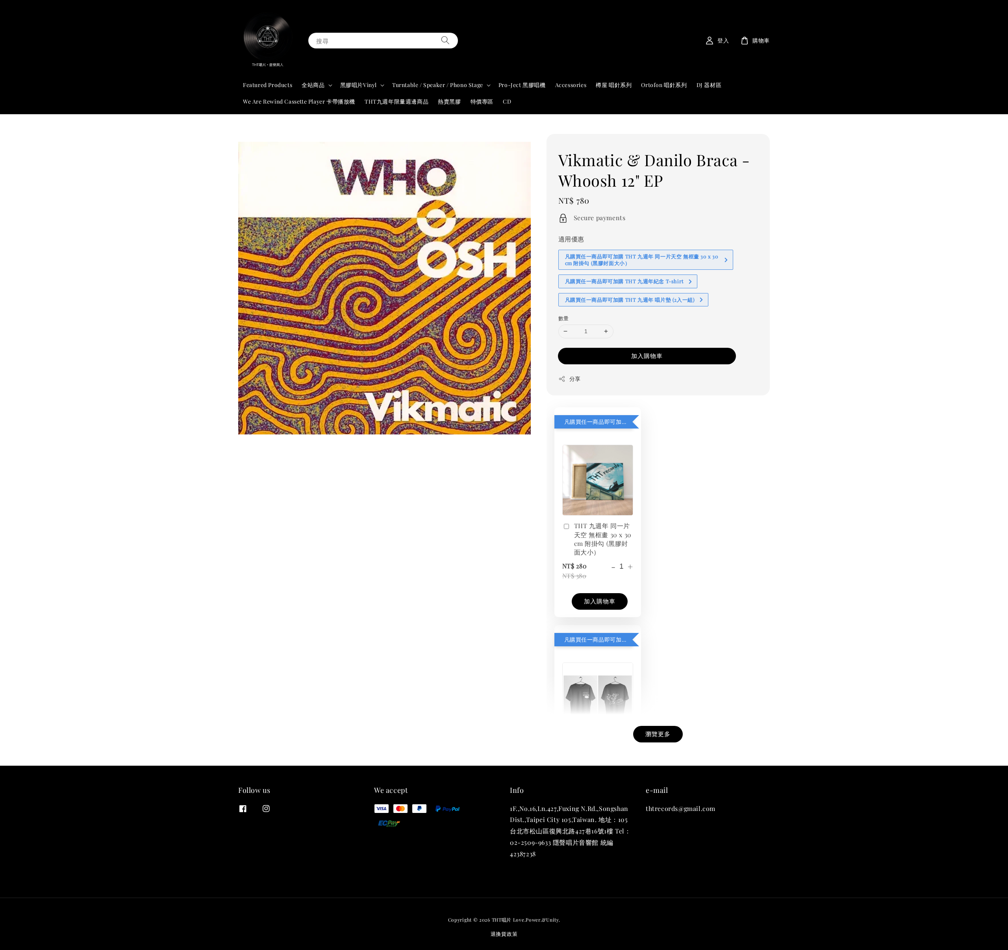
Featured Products (267, 85)
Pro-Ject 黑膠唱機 (522, 85)
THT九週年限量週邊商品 (396, 101)
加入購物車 (647, 356)
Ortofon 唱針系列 (664, 85)
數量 (563, 318)
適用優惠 (571, 239)
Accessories (571, 85)
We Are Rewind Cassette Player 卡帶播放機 (299, 101)
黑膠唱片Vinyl (358, 85)
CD (507, 101)
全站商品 (313, 85)
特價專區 (482, 101)
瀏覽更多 (658, 734)
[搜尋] (445, 40)
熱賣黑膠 (449, 101)
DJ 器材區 (709, 85)
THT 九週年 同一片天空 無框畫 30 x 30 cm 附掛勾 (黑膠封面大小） (603, 538)
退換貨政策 (504, 933)
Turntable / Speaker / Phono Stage (437, 85)
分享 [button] (575, 378)
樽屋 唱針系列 (614, 85)
